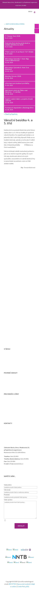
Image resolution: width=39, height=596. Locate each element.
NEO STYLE (12, 584)
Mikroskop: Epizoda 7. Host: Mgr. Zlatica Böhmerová (17, 59)
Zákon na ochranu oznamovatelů (17, 384)
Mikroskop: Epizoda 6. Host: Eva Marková (17, 68)
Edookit (8, 414)
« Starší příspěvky (10, 114)
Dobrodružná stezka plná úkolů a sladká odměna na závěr (17, 44)
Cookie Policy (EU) (23, 586)
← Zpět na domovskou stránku (14, 24)
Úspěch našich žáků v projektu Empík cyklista (19, 100)
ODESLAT (21, 526)
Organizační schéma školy (14, 358)
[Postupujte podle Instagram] (9, 469)
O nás (8, 355)
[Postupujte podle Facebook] (5, 469)
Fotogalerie (10, 411)
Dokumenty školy (11, 366)
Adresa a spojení (11, 429)
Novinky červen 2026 (13, 76)
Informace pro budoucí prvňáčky (17, 83)
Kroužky (8, 403)
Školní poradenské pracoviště (15, 363)
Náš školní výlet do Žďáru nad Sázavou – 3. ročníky (16, 91)
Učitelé (8, 432)
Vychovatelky (10, 435)
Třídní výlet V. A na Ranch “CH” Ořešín (19, 52)
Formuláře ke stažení (13, 400)
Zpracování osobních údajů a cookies (18, 387)
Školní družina (10, 406)
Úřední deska (10, 361)
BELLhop (9, 416)
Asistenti (9, 438)
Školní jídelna (10, 408)
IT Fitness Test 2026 (12, 36)
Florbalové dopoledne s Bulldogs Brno (19, 108)
